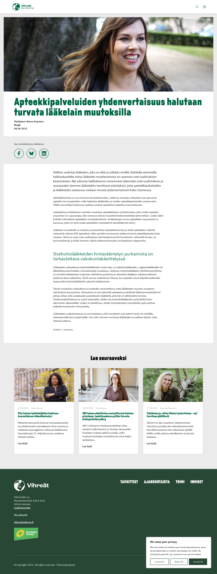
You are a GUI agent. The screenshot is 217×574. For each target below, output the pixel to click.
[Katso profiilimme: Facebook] (19, 153)
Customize (160, 561)
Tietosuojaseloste (65, 564)
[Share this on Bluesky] (31, 153)
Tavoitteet (129, 482)
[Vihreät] (31, 485)
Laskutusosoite (22, 507)
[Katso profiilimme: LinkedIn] (44, 153)
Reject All (178, 561)
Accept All (198, 561)
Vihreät (30, 7)
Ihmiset (196, 482)
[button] (197, 6)
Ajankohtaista (157, 482)
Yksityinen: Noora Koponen (29, 121)
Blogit (17, 124)
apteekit (57, 330)
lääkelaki (68, 330)
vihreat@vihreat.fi (23, 522)
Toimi (180, 482)
